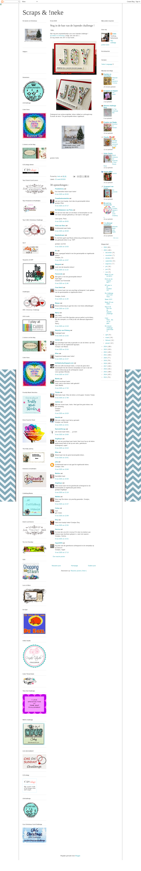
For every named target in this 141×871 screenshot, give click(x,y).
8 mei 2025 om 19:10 (62, 448)
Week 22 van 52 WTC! (109, 275)
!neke (114, 34)
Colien (57, 508)
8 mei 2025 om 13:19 (62, 326)
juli (106, 266)
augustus (108, 264)
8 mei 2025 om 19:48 (62, 469)
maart (107, 337)
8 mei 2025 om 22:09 (62, 515)
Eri (56, 251)
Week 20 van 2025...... (109, 303)
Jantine (57, 402)
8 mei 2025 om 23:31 (62, 539)
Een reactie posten (59, 556)
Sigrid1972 (59, 543)
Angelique (58, 483)
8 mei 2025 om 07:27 (62, 206)
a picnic (114, 173)
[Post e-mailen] (74, 176)
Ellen (57, 353)
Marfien (58, 473)
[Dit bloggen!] (80, 176)
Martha (57, 379)
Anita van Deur (60, 225)
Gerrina (58, 529)
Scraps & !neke (43, 12)
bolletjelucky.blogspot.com (64, 363)
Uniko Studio (108, 153)
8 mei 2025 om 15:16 (62, 349)
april (107, 335)
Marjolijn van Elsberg (62, 330)
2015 (105, 372)
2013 (105, 377)
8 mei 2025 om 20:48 (62, 479)
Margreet (58, 264)
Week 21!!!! (108, 299)
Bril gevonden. (114, 191)
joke (56, 462)
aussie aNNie (108, 171)
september (109, 261)
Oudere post (92, 565)
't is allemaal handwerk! (108, 224)
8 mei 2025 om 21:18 (62, 492)
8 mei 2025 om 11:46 (61, 283)
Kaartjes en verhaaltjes (107, 75)
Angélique (58, 439)
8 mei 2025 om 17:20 (62, 388)
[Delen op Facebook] (85, 176)
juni (106, 269)
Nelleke (57, 496)
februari (108, 340)
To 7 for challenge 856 (115, 111)
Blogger (77, 856)
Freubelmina (59, 189)
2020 (105, 358)
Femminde (59, 274)
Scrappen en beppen (111, 91)
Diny (57, 520)
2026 (105, 247)
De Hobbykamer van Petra (64, 210)
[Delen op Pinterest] (88, 176)
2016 (105, 369)
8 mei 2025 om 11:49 (61, 299)
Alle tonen (115, 238)
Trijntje (57, 392)
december (108, 252)
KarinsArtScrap (60, 429)
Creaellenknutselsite (62, 198)
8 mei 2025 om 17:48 (62, 398)
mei (106, 272)
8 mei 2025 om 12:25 (62, 308)
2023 (105, 349)
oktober (108, 258)
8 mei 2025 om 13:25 (62, 336)
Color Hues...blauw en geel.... (109, 320)
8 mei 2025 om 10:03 (62, 246)
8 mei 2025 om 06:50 (62, 194)
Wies (57, 452)
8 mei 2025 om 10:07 (62, 260)
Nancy (57, 313)
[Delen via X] (83, 176)
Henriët (57, 417)
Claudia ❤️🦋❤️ (109, 137)
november (108, 255)
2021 (105, 355)
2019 (105, 360)
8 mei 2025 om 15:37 (62, 359)
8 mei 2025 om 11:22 (61, 270)
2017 (105, 366)
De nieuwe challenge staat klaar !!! (109, 328)
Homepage (74, 565)
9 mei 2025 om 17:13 (62, 552)
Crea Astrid (59, 287)
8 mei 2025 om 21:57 (62, 504)
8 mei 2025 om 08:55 (62, 221)
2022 (105, 352)
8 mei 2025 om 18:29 (62, 413)
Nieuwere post (56, 565)
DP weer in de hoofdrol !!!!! (108, 287)
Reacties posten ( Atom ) (79, 571)
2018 (105, 363)
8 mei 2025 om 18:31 (62, 425)
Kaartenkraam (60, 235)
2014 (105, 374)
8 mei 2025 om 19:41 (62, 457)
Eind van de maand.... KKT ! (109, 280)
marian (57, 340)
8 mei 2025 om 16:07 (62, 374)
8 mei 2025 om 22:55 (62, 525)
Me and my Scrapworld (107, 204)
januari (107, 343)
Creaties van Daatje (110, 122)
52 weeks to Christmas (57, 35)
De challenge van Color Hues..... (109, 294)
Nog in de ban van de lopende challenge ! (109, 311)
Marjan (57, 303)
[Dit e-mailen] (78, 176)
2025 (105, 250)
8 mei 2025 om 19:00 (62, 434)
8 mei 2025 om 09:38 (62, 231)
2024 (105, 346)
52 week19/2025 (60, 179)
